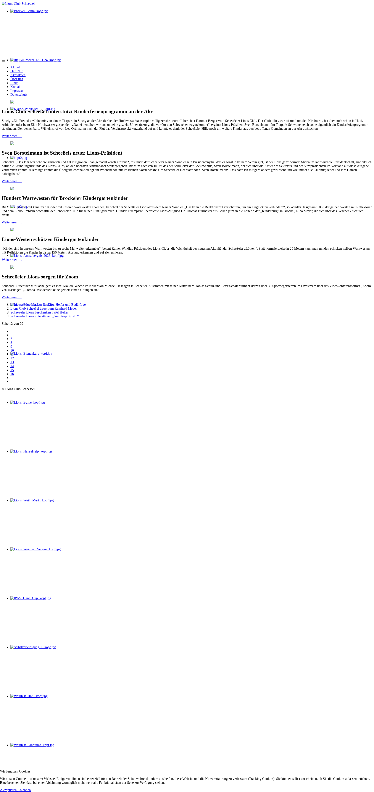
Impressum (17, 90)
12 (12, 358)
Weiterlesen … (12, 136)
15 (12, 370)
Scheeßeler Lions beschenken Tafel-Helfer (39, 312)
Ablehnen (24, 790)
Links (14, 83)
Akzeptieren (8, 790)
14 (12, 366)
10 (12, 350)
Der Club (16, 71)
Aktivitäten (18, 75)
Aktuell (15, 67)
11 (12, 354)
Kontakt (15, 87)
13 (12, 362)
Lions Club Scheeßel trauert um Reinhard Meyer (43, 308)
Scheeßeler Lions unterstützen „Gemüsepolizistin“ (44, 316)
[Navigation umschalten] (3, 61)
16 (12, 374)
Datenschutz (18, 94)
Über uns (16, 79)
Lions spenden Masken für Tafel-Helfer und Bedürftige (48, 304)
